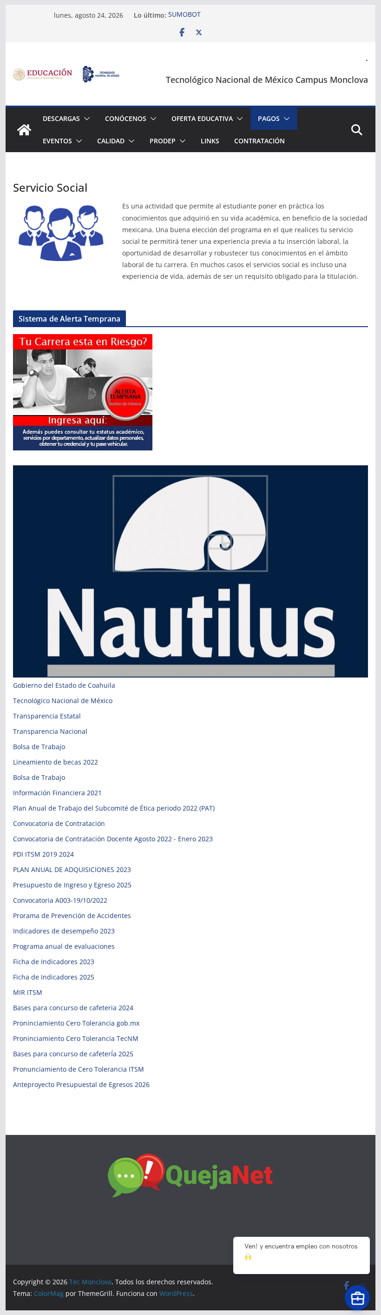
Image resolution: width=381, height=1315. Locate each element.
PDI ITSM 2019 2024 (43, 854)
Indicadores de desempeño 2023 (64, 930)
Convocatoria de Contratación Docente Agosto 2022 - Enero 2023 (113, 838)
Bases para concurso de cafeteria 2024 (73, 1007)
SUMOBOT (184, 15)
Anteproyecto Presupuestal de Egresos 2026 (81, 1084)
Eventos (57, 140)
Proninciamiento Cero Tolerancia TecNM (75, 1038)
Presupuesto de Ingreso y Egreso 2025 (72, 884)
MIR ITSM (27, 992)
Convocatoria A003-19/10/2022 (60, 900)
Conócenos (125, 118)
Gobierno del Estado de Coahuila (64, 685)
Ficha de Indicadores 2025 (53, 977)
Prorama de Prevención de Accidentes (72, 915)
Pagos (269, 118)
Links (210, 140)
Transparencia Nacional (50, 731)
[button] (85, 118)
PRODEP (163, 140)
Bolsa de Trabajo (39, 746)
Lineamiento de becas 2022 (55, 762)
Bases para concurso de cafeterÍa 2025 (73, 1053)
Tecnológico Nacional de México (62, 700)
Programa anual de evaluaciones (64, 946)
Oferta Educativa (202, 118)
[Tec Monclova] (24, 130)
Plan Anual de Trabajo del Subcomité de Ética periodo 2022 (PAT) (114, 808)
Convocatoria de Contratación (59, 823)
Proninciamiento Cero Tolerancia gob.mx (76, 1023)
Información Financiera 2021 (57, 792)
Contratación (259, 140)
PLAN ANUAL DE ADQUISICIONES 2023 (72, 869)
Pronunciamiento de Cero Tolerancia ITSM (78, 1069)
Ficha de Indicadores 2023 (53, 961)
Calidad (111, 140)
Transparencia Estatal (47, 715)
